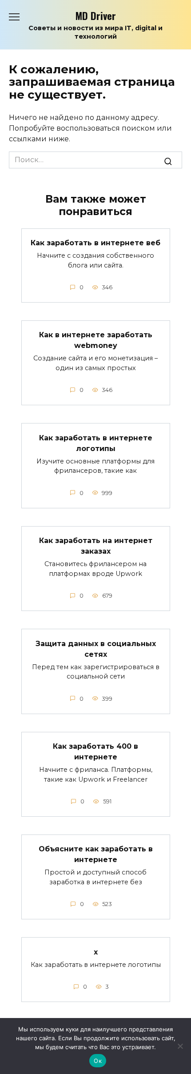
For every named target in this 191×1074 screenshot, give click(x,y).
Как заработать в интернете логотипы (95, 442)
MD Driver (96, 15)
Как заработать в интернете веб (95, 243)
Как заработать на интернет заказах (95, 545)
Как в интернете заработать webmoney (95, 340)
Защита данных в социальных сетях (96, 648)
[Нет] (179, 1046)
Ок (98, 1060)
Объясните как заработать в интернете (96, 854)
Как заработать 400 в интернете (95, 751)
